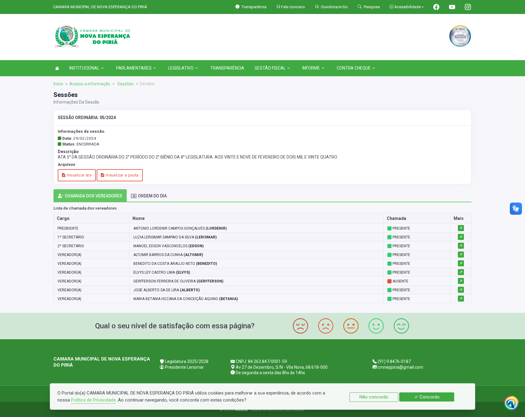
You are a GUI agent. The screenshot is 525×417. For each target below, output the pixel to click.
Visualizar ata (78, 175)
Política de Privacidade (93, 400)
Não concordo (373, 397)
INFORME (311, 68)
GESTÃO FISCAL (270, 68)
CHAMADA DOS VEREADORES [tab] (93, 195)
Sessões (125, 83)
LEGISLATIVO (181, 68)
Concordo (429, 397)
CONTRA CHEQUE (354, 68)
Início (58, 83)
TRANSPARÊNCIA (227, 68)
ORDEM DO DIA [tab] (152, 195)
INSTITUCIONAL (84, 68)
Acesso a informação (89, 83)
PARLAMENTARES (134, 68)
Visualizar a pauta (121, 175)
